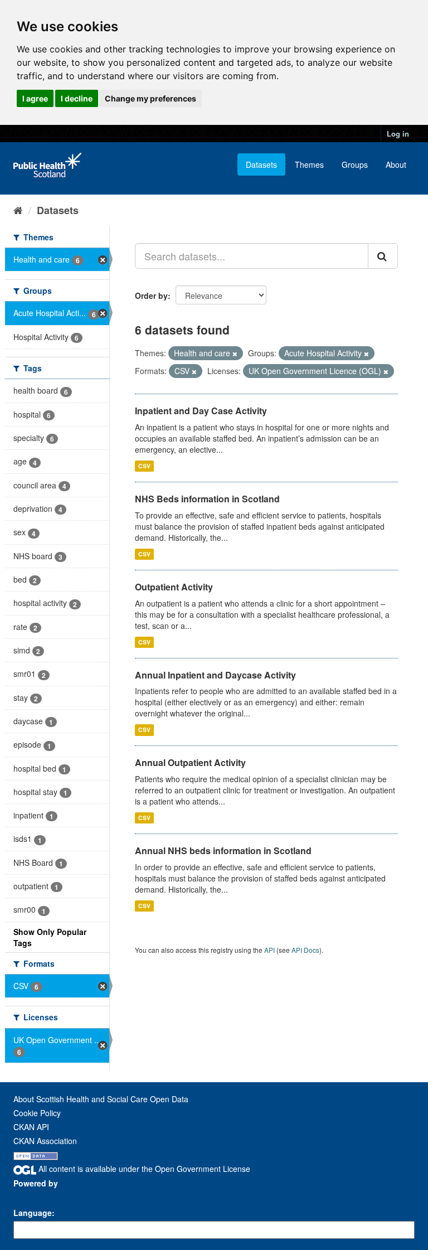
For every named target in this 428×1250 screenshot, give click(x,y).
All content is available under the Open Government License (143, 1168)
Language (32, 1212)
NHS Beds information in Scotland (207, 498)
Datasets (261, 164)
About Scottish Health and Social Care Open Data (100, 1098)
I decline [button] (77, 98)
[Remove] (234, 353)
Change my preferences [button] (150, 98)
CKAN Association (45, 1140)
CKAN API (31, 1126)
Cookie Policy (37, 1112)
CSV (144, 466)
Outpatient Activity (174, 586)
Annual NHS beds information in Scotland (223, 850)
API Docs (305, 950)
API (269, 950)
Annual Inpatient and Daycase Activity (215, 674)
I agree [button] (35, 98)
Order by (151, 295)
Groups (355, 164)
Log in (398, 133)
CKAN (32, 1195)
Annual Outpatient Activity (190, 762)
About (396, 164)
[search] (383, 256)
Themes (309, 164)
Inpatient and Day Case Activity (201, 410)
